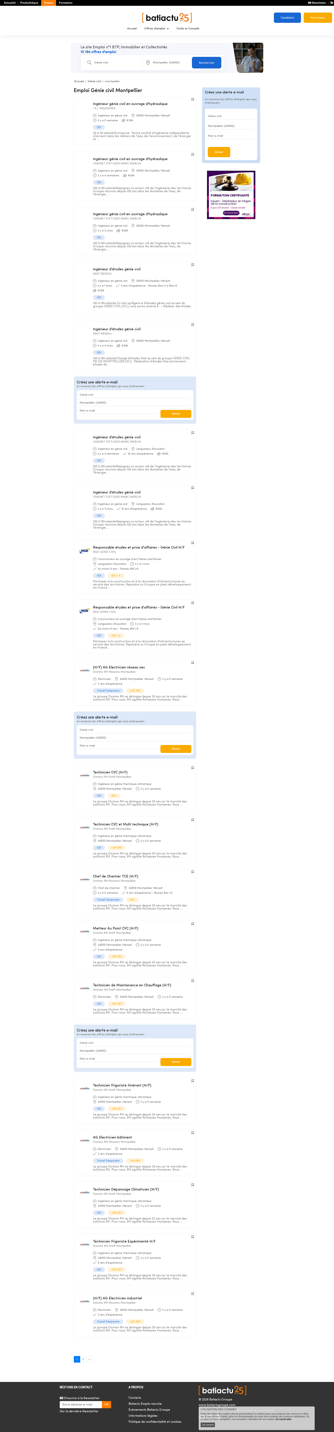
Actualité (10, 2)
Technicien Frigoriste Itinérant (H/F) (122, 1085)
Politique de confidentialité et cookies (155, 1421)
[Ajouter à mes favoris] (193, 99)
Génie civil (94, 81)
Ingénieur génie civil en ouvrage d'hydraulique (130, 104)
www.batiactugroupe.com (217, 1405)
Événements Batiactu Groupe (149, 1410)
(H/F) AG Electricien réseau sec (119, 667)
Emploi (48, 2)
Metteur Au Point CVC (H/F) (115, 928)
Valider (175, 413)
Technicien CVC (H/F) (110, 772)
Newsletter (318, 2)
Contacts (135, 1398)
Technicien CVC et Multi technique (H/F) (125, 824)
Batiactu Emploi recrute (145, 1404)
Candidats (287, 17)
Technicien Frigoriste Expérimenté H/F (124, 1241)
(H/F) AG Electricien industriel (117, 1298)
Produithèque (29, 2)
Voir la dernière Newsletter (79, 1411)
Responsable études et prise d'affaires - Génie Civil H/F (139, 548)
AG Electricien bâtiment (112, 1137)
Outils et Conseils (187, 28)
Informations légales (143, 1415)
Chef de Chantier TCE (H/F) (115, 876)
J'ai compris (208, 1424)
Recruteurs (317, 17)
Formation (65, 2)
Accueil (132, 28)
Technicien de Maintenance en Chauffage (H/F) (132, 985)
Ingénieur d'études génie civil (117, 269)
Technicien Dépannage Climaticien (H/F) (126, 1189)
